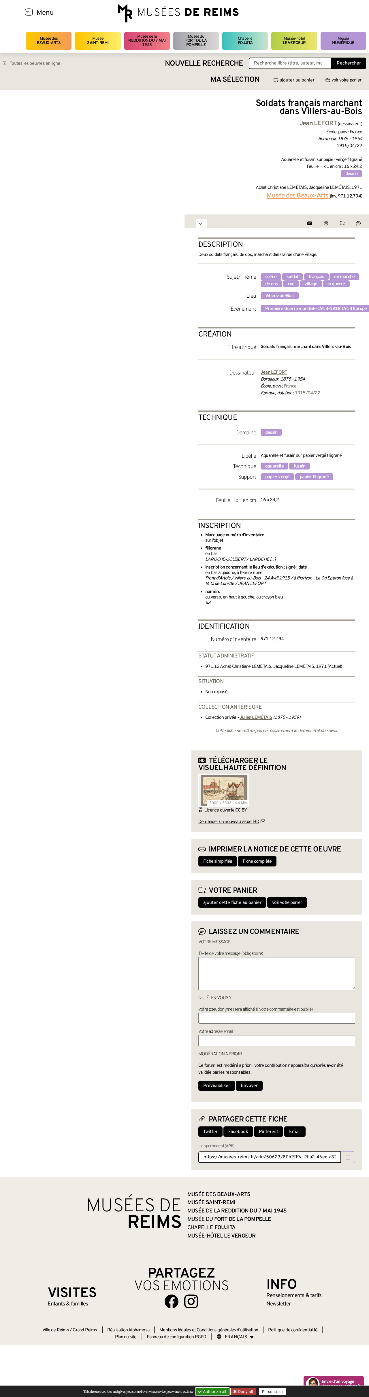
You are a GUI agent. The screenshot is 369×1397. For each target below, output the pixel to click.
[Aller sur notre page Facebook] (171, 1301)
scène (270, 277)
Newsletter (278, 1304)
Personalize (272, 1391)
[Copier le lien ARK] (348, 1157)
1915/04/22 (307, 393)
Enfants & (68, 1304)
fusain (299, 466)
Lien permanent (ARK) (216, 1146)
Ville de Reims (55, 1330)
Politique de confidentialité (292, 1330)
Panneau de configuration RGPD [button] (176, 1337)
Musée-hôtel (294, 40)
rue (291, 284)
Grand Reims (85, 1330)
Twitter (210, 1132)
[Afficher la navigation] (29, 13)
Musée (97, 40)
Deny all (245, 1391)
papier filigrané (314, 477)
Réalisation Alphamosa (128, 1330)
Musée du (196, 41)
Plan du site (125, 1337)
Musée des (49, 40)
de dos (271, 284)
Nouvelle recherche (204, 64)
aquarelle (274, 466)
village (310, 284)
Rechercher (349, 63)
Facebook (238, 1132)
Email (295, 1132)
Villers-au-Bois (279, 296)
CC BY (241, 810)
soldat (292, 277)
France (290, 386)
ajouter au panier (297, 80)
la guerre (336, 284)
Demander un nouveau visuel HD (228, 822)
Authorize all (214, 1391)
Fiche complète (257, 861)
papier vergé (277, 477)
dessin (351, 174)
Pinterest (268, 1132)
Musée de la (146, 41)
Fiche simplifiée (217, 861)
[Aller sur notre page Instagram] (191, 1301)
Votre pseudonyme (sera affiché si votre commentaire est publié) (255, 1009)
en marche (344, 277)
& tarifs (294, 1295)
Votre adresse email (215, 1032)
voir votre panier (346, 80)
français (316, 277)
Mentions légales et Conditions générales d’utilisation (208, 1330)
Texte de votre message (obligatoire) (230, 954)
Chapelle (245, 40)
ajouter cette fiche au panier (232, 903)
